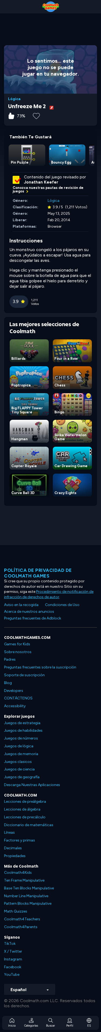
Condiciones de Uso (62, 605)
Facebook (12, 967)
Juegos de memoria (21, 754)
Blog (8, 683)
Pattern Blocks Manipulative (27, 903)
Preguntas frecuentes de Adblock (32, 618)
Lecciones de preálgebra (25, 801)
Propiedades (15, 856)
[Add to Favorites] (36, 115)
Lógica (14, 99)
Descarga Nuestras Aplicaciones (32, 785)
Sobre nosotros (18, 652)
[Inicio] (50, 6)
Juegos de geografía (22, 777)
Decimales (13, 848)
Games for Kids (17, 644)
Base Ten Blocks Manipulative (29, 888)
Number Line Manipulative (26, 896)
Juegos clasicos (18, 761)
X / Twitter (13, 951)
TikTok (10, 943)
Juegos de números (21, 738)
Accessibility (15, 706)
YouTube (11, 974)
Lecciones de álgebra (22, 809)
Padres (10, 659)
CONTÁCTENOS (18, 698)
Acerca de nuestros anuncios (29, 611)
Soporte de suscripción (24, 675)
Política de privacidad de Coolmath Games (38, 573)
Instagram (13, 959)
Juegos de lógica (18, 746)
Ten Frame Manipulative (24, 880)
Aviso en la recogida (21, 605)
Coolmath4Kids (18, 872)
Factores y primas (19, 840)
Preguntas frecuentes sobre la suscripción (40, 667)
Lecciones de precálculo (25, 817)
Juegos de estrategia (22, 723)
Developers (13, 690)
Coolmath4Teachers (22, 919)
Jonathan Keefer (41, 182)
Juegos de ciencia (19, 769)
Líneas (9, 832)
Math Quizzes (15, 911)
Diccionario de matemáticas (28, 825)
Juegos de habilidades (23, 730)
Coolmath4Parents (20, 927)
